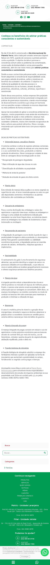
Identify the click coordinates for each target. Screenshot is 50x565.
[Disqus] (25, 410)
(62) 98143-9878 (27, 515)
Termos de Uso (29, 551)
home (4, 24)
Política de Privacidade (14, 551)
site (34, 375)
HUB (25, 501)
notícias (10, 24)
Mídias (25, 490)
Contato (25, 498)
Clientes (25, 493)
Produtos (25, 480)
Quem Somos (25, 485)
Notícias (18, 24)
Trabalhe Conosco (25, 496)
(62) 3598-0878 (27, 529)
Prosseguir (25, 556)
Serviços (25, 482)
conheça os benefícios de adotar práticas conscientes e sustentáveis (21, 27)
